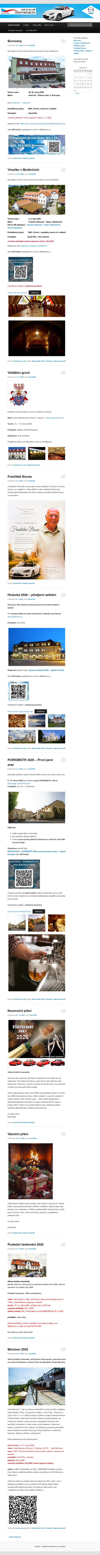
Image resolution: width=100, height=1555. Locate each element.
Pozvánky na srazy (20, 361)
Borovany (15, 41)
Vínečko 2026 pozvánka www (17, 293)
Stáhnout (34, 292)
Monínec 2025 (18, 1349)
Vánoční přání (18, 1134)
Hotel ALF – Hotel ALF (21, 102)
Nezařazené (17, 158)
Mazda (34, 361)
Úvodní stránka (14, 25)
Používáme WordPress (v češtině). (53, 1546)
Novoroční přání (19, 1010)
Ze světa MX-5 (31, 30)
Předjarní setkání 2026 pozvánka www (20, 711)
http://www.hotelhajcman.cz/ (52, 1299)
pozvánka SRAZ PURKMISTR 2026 (19, 911)
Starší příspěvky (14, 1537)
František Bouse (20, 476)
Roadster (49, 361)
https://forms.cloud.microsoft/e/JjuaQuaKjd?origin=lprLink (43, 123)
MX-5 (43, 361)
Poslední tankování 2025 (26, 1244)
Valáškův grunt (19, 372)
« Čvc (77, 93)
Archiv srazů (49, 25)
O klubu (26, 25)
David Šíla (31, 45)
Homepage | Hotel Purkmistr (19, 783)
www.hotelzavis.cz (15, 616)
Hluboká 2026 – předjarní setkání (32, 594)
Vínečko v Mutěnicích (23, 169)
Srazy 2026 (37, 25)
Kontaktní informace (15, 30)
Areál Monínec (57, 1448)
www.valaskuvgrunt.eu (55, 417)
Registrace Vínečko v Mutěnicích (34, 245)
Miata (39, 361)
